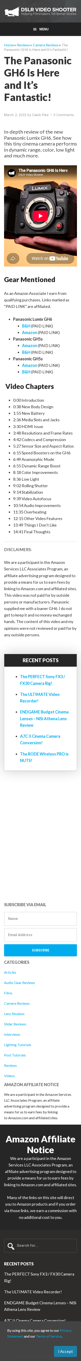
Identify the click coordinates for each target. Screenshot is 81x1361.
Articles (10, 972)
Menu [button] (44, 29)
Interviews (12, 1034)
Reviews (10, 1065)
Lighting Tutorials (17, 1045)
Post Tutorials (15, 1055)
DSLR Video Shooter (40, 11)
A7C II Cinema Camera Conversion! (35, 1320)
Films (8, 993)
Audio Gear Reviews (19, 982)
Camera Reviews (17, 1003)
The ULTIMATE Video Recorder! (33, 1291)
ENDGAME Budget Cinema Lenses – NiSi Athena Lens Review (44, 718)
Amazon (29, 332)
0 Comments (64, 115)
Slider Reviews (15, 1024)
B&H (26, 325)
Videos (9, 1076)
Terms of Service (49, 1336)
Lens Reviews (14, 1013)
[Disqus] (40, 838)
